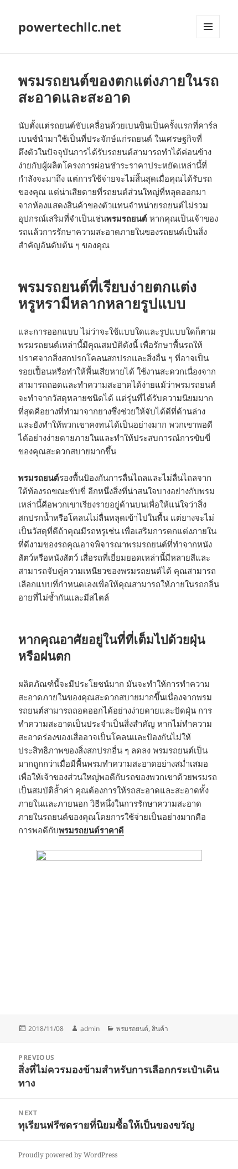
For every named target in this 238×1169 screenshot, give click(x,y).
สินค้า (160, 1028)
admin (90, 1028)
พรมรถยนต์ (132, 1028)
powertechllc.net (69, 26)
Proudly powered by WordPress (67, 1155)
